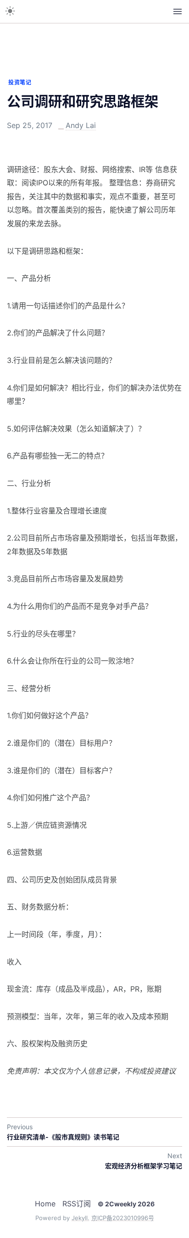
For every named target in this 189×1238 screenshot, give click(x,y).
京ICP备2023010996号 (122, 1217)
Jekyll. (80, 1217)
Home (45, 1203)
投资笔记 (19, 82)
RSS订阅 (76, 1203)
